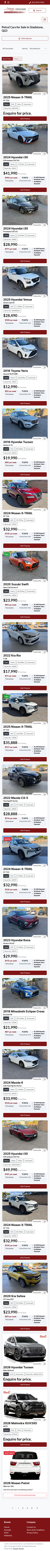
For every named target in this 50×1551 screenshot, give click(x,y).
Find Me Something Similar (25, 1495)
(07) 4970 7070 (38, 2)
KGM (6, 1533)
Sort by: (25, 48)
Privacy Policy (32, 1533)
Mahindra (8, 1535)
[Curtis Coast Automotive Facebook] (5, 2)
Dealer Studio (18, 1549)
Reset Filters (7, 59)
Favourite (37, 94)
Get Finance (25, 118)
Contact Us (31, 1527)
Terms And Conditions (36, 1530)
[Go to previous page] (13, 1508)
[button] (45, 19)
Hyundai (7, 1530)
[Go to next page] (37, 1508)
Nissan (7, 1527)
